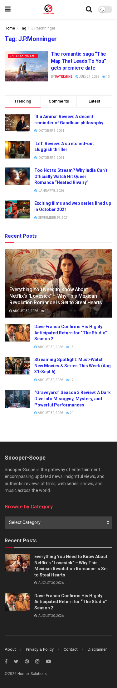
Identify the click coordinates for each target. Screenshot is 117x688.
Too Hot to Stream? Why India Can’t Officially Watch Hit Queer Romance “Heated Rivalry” (70, 176)
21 (71, 413)
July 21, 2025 (88, 76)
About (10, 649)
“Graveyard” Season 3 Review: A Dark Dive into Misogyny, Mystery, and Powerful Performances (72, 398)
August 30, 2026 (25, 311)
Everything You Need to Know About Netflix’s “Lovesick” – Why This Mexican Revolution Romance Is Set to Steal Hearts (55, 296)
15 (71, 347)
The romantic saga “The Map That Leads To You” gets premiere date (78, 61)
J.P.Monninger (43, 28)
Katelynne (63, 76)
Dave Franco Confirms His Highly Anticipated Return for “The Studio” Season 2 (70, 332)
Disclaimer (97, 649)
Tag (23, 28)
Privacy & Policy (40, 649)
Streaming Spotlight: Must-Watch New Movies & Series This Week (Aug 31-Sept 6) (72, 365)
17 (71, 380)
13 (107, 76)
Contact (71, 649)
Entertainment (23, 55)
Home (10, 28)
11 (46, 311)
